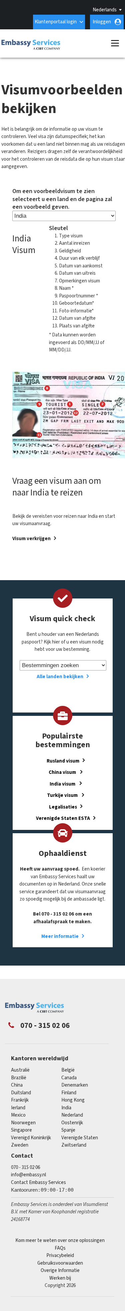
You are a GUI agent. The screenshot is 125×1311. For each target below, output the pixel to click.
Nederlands (105, 9)
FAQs (60, 1248)
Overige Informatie (60, 1270)
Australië (20, 1070)
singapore (21, 1130)
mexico (18, 1115)
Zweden (19, 1145)
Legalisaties (63, 806)
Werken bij (60, 1278)
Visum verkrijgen (31, 538)
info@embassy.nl (28, 1174)
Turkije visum (63, 795)
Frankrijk (20, 1100)
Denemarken (74, 1085)
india (66, 1107)
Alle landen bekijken (60, 676)
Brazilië (18, 1077)
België (68, 1070)
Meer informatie (60, 936)
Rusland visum (63, 760)
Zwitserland (73, 1145)
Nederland (72, 1115)
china (17, 1085)
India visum (63, 783)
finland (68, 1092)
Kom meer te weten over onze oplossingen (60, 1240)
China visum (63, 772)
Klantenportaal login (56, 21)
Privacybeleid (60, 1255)
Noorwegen (23, 1122)
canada (69, 1077)
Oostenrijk (72, 1122)
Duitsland (21, 1092)
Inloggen (102, 21)
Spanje (68, 1130)
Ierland (18, 1107)
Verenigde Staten (79, 1137)
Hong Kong (73, 1100)
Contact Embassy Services (38, 1182)
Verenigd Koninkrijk (31, 1137)
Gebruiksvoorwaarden (60, 1263)
